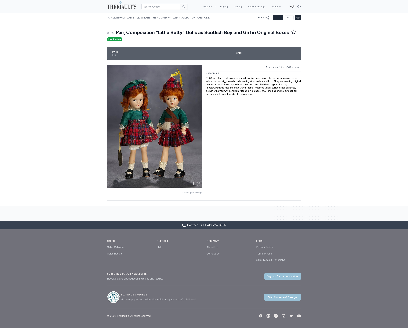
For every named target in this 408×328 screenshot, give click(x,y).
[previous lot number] (275, 17)
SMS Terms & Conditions (270, 260)
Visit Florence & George (282, 297)
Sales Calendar (115, 247)
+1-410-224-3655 (214, 225)
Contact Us (213, 253)
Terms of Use (264, 253)
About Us (212, 247)
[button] (154, 126)
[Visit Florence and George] (114, 297)
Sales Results (115, 253)
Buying (224, 6)
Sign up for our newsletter (282, 276)
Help (159, 247)
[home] (121, 5)
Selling (238, 6)
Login (292, 6)
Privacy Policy (264, 247)
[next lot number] (280, 17)
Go (298, 17)
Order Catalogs (256, 6)
